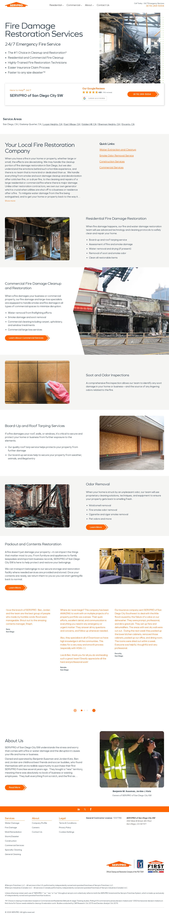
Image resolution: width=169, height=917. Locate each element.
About (88, 5)
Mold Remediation (13, 832)
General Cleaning (13, 854)
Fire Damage (11, 827)
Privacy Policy (65, 827)
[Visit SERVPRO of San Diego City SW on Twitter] (85, 809)
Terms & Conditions (67, 823)
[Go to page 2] (84, 710)
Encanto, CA (128, 124)
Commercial (73, 5)
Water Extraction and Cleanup (117, 149)
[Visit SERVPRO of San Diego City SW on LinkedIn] (79, 809)
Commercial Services (111, 167)
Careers (35, 827)
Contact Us (103, 5)
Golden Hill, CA (89, 124)
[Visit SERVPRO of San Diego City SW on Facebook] (90, 809)
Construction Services (112, 161)
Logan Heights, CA (52, 124)
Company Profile (39, 823)
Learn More (96, 527)
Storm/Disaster (12, 836)
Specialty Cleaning (13, 850)
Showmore (10, 201)
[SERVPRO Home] (16, 4)
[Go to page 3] (87, 710)
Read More (14, 787)
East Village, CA (72, 124)
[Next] (94, 710)
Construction (11, 841)
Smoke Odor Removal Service (116, 155)
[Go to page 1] (81, 710)
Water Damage (12, 823)
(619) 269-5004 (155, 5)
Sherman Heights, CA (109, 124)
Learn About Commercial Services (26, 338)
